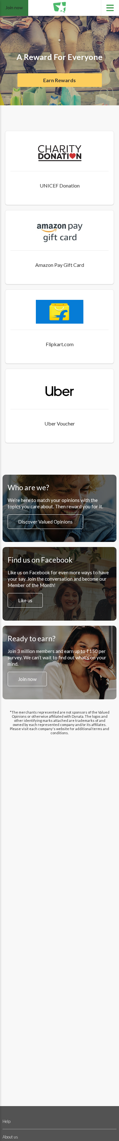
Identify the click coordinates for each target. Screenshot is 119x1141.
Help (6, 1121)
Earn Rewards (59, 80)
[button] (59, 168)
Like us (25, 600)
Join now (14, 7)
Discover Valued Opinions (45, 521)
